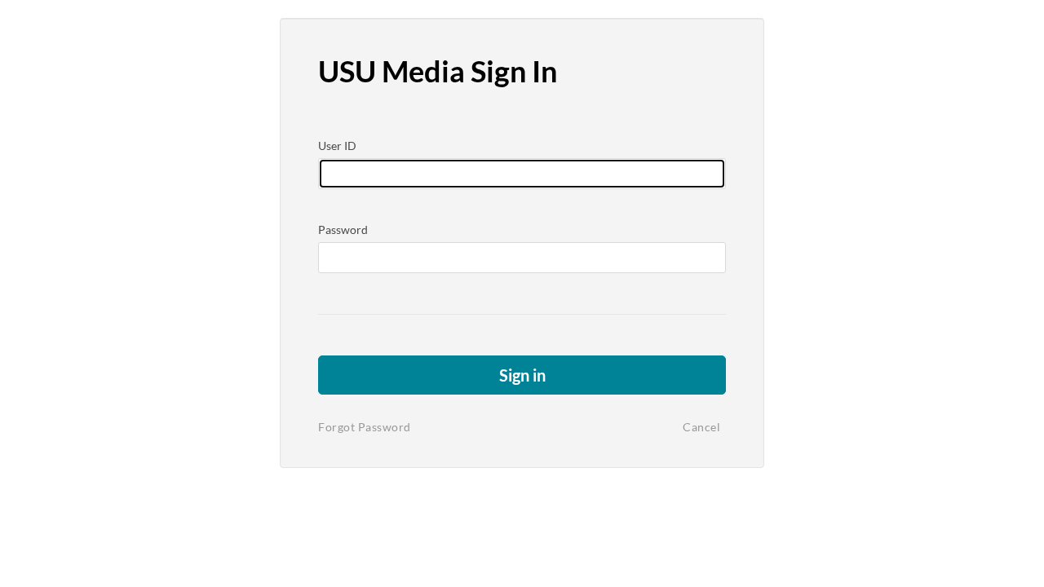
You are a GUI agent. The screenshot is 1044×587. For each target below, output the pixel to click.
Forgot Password (364, 427)
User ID (337, 145)
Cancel (701, 427)
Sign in (522, 375)
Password (343, 229)
